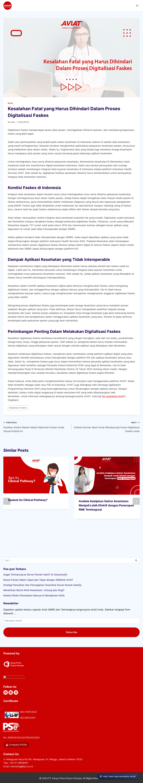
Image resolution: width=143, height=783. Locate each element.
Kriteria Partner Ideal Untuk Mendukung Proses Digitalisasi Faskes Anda (107, 427)
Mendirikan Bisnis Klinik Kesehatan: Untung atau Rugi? (33, 590)
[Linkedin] (16, 692)
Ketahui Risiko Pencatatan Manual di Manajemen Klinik (34, 595)
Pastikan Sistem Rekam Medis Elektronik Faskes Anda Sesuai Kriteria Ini (33, 427)
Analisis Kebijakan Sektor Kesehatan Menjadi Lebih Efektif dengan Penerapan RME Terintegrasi (106, 505)
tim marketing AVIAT (113, 396)
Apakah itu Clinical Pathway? (27, 500)
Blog (10, 103)
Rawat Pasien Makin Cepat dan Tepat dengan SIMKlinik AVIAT (38, 579)
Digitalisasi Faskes (18, 408)
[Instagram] (11, 692)
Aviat (13, 122)
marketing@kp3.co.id (21, 766)
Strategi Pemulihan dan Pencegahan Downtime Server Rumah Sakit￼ (42, 585)
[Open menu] (137, 5)
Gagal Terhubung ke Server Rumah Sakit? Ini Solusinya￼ (35, 574)
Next (136, 501)
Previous (6, 501)
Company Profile (18, 744)
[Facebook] (5, 692)
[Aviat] (7, 5)
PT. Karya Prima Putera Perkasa (65, 778)
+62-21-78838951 (18, 762)
